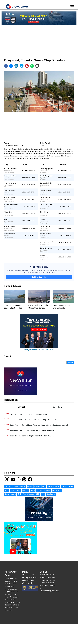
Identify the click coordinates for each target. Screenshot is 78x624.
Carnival (37, 486)
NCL (43, 486)
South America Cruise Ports (13, 145)
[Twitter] (21, 66)
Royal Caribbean (53, 486)
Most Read (56, 407)
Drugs (33, 490)
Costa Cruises (15, 490)
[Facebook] (6, 66)
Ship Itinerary (51, 494)
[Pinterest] (27, 66)
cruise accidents (19, 486)
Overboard (8, 486)
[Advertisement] (39, 40)
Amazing (47, 490)
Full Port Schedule (39, 277)
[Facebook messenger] (11, 66)
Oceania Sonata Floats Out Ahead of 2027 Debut (28, 414)
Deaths (39, 490)
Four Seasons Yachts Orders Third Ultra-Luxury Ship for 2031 (33, 420)
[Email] (37, 66)
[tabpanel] (39, 425)
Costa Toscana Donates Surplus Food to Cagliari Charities (32, 436)
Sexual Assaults (10, 494)
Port (43, 494)
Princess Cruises (67, 486)
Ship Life (25, 490)
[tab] (21, 407)
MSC (6, 490)
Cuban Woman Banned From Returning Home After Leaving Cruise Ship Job (39, 425)
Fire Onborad (56, 490)
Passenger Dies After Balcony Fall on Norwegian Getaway (32, 430)
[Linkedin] (16, 66)
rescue (29, 486)
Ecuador (42, 145)
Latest (21, 407)
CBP (37, 494)
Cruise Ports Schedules (26, 494)
